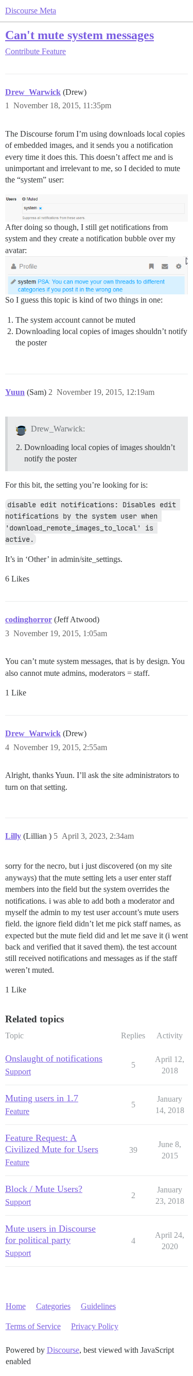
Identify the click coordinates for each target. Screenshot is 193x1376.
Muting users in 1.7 (41, 1098)
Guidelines (98, 1306)
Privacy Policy (94, 1326)
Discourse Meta (30, 10)
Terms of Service (33, 1326)
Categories (53, 1306)
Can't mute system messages (79, 35)
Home (16, 1306)
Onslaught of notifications (53, 1058)
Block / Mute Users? (43, 1189)
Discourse (63, 1350)
